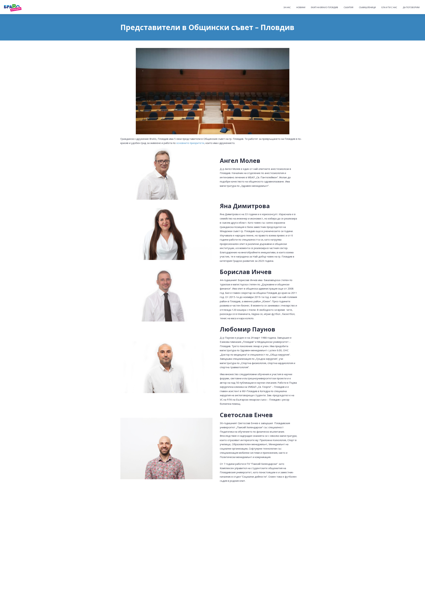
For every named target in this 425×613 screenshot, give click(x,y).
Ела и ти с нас (389, 7)
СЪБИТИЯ (348, 7)
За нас (287, 7)
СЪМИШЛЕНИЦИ (367, 7)
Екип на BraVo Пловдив (324, 7)
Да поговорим (411, 7)
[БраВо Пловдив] (19, 7)
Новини (300, 7)
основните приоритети (190, 143)
